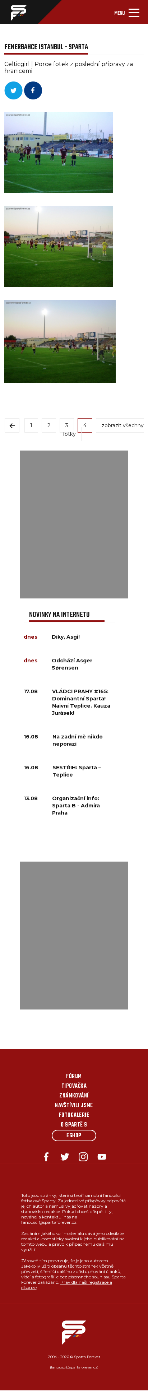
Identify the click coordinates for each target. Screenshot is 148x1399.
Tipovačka (74, 1086)
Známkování (74, 1096)
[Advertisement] (74, 524)
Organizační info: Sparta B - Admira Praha (76, 805)
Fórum (74, 1076)
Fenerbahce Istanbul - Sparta (46, 47)
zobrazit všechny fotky (103, 429)
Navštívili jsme (74, 1105)
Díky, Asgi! (66, 637)
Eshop (73, 1136)
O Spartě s (74, 1125)
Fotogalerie (74, 1115)
